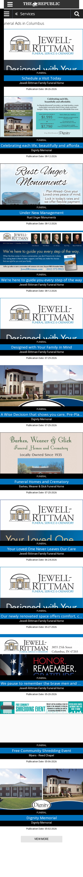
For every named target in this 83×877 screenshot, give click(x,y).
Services (27, 13)
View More (41, 838)
